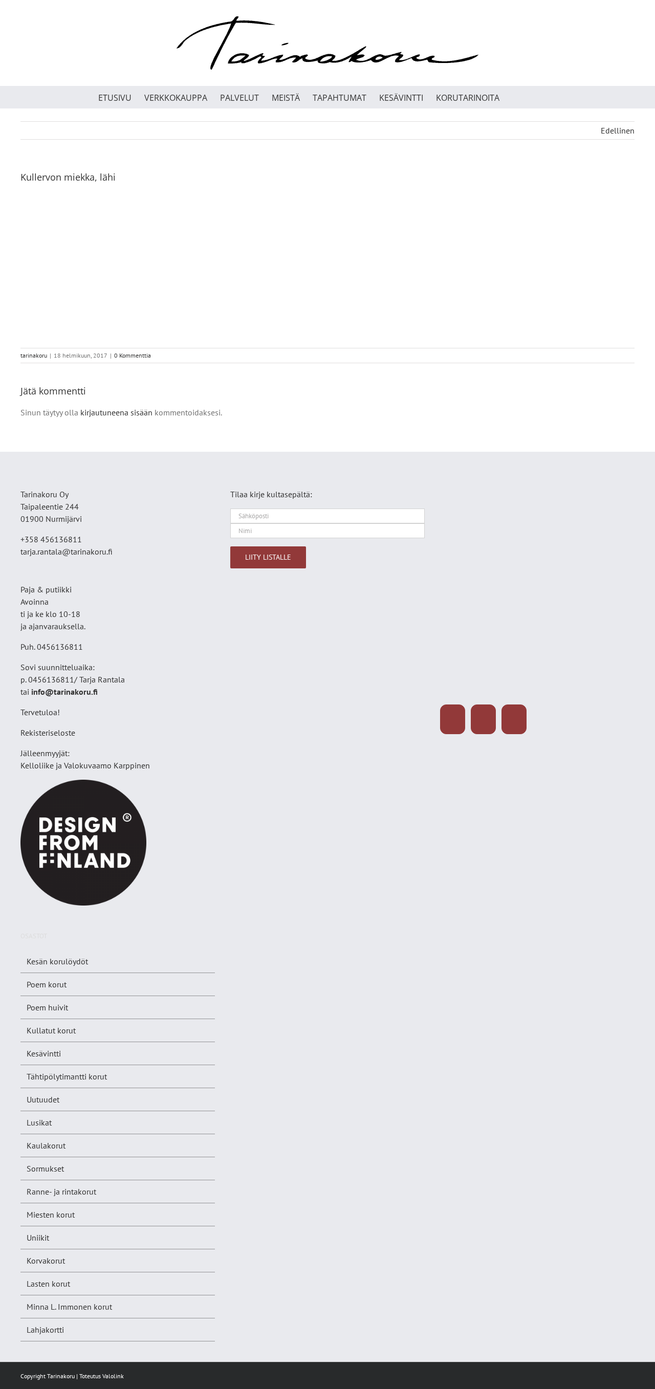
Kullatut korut (51, 1030)
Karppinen (132, 765)
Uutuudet (43, 1099)
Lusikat (39, 1122)
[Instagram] (483, 719)
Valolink (113, 1376)
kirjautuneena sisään (116, 412)
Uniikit (38, 1237)
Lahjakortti (45, 1330)
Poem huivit (47, 1007)
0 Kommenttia (132, 355)
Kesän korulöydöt (57, 961)
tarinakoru (33, 355)
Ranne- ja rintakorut (61, 1191)
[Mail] (514, 719)
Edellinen (618, 130)
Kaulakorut (46, 1145)
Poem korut (47, 984)
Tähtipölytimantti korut (67, 1076)
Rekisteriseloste (47, 732)
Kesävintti (44, 1053)
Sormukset (45, 1168)
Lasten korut (48, 1283)
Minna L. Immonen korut (69, 1307)
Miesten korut (51, 1214)
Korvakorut (46, 1260)
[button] (540, 97)
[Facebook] (452, 719)
